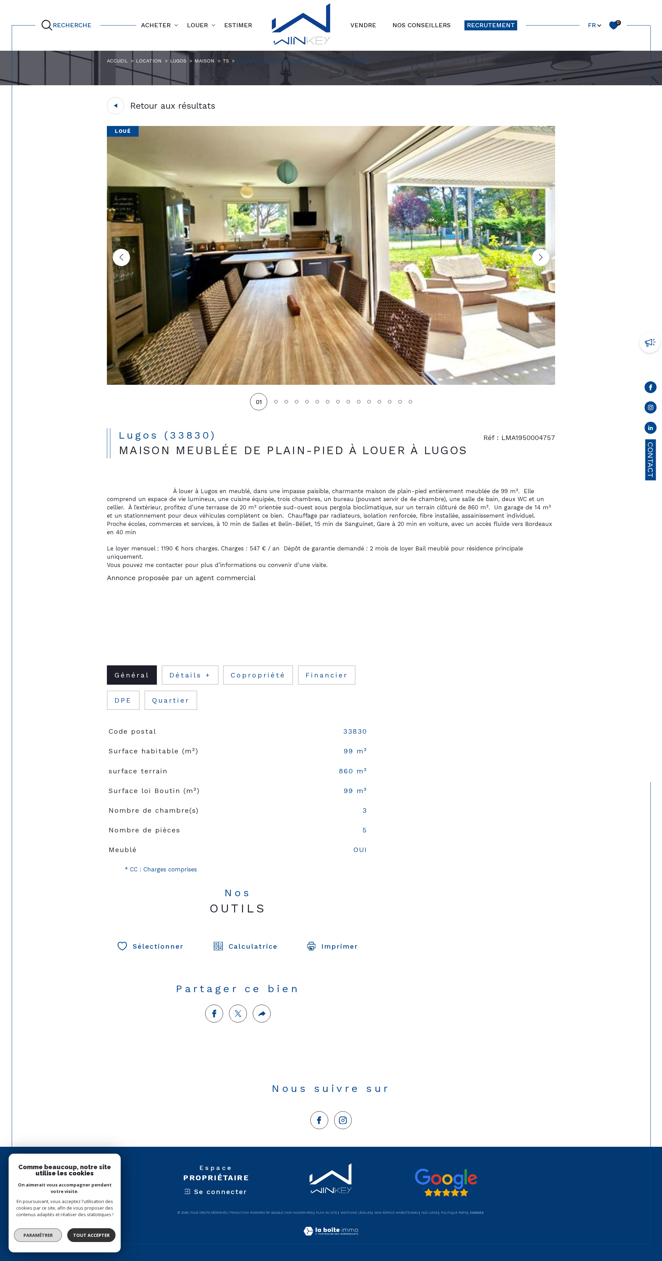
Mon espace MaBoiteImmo (396, 1212)
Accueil (117, 60)
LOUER (197, 25)
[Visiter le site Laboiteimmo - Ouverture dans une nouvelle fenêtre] (331, 1239)
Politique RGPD (454, 1212)
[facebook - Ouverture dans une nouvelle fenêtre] (650, 389)
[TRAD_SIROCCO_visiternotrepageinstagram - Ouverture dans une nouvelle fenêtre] (343, 1120)
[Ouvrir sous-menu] (176, 25)
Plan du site (326, 1212)
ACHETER (156, 25)
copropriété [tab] (258, 675)
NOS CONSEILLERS (421, 25)
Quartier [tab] (171, 700)
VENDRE (363, 25)
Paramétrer (38, 1235)
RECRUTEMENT (491, 25)
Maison (204, 60)
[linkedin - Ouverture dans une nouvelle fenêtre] (650, 429)
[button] (540, 257)
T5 (226, 60)
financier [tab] (326, 675)
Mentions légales (356, 1212)
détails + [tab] (190, 675)
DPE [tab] (123, 700)
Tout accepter (91, 1235)
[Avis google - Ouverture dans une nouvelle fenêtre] (446, 1182)
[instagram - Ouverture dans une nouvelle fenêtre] (650, 409)
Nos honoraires (299, 1212)
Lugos (178, 60)
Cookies (476, 1212)
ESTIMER (238, 25)
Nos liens (429, 1212)
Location (149, 60)
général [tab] (131, 675)
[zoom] (331, 382)
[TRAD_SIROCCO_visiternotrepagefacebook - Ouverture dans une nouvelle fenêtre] (319, 1120)
